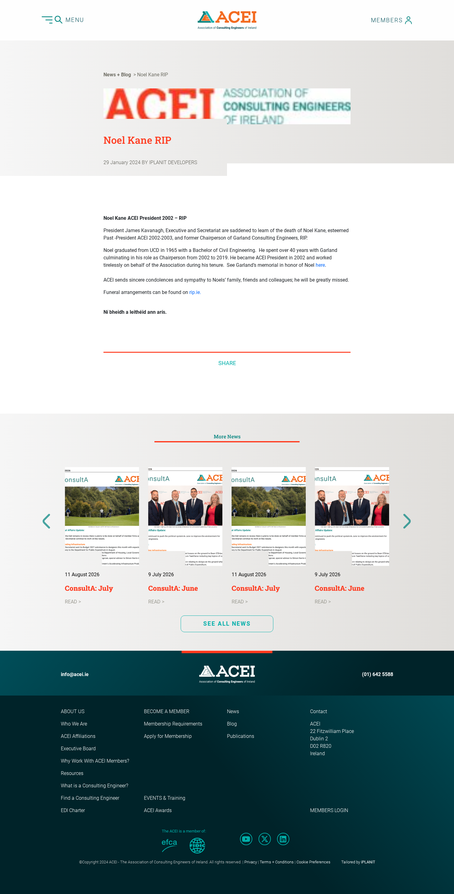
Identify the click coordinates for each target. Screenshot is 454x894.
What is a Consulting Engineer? (94, 786)
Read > (73, 602)
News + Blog (117, 75)
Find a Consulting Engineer (90, 798)
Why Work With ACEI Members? (95, 761)
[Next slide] (407, 521)
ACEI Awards (158, 810)
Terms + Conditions (277, 862)
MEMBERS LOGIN (329, 810)
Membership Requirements (173, 724)
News (233, 711)
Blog (232, 724)
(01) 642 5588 (377, 674)
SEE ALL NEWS (227, 623)
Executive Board (78, 748)
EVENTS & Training (164, 798)
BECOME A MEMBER (166, 711)
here (320, 265)
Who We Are (74, 724)
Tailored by (358, 862)
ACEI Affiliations (78, 736)
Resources (72, 773)
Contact (318, 711)
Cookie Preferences (313, 862)
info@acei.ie (75, 674)
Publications (240, 736)
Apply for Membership (168, 736)
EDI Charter (73, 810)
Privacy (250, 862)
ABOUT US (72, 711)
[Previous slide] (46, 521)
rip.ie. (195, 292)
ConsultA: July (89, 588)
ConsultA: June (173, 588)
